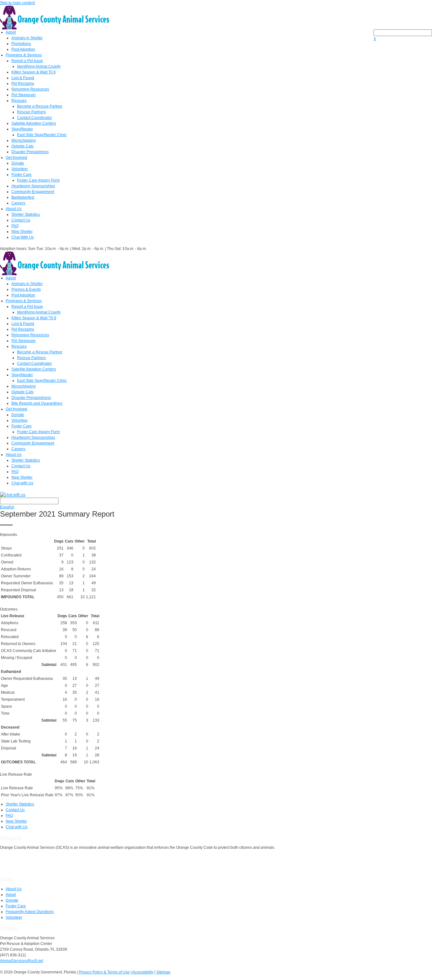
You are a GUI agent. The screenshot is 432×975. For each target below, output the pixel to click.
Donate (17, 163)
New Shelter (22, 231)
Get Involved (16, 157)
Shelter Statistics (25, 214)
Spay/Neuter (22, 129)
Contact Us (20, 220)
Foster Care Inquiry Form (38, 180)
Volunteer (19, 169)
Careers (18, 203)
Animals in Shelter (27, 38)
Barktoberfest (22, 197)
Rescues (19, 100)
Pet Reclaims (22, 83)
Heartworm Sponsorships (33, 186)
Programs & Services (24, 55)
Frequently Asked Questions (30, 912)
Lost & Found (22, 78)
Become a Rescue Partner (39, 106)
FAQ (15, 226)
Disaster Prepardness (30, 152)
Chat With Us (22, 237)
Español (7, 507)
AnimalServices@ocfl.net (21, 961)
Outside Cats (22, 146)
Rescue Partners (31, 112)
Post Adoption (23, 49)
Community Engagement (32, 191)
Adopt (11, 32)
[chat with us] (216, 495)
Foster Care (21, 174)
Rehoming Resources (30, 89)
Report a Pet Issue (27, 61)
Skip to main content (17, 3)
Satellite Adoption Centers (33, 123)
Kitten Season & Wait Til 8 (33, 72)
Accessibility (142, 972)
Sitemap (163, 972)
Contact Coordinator (34, 117)
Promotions (21, 43)
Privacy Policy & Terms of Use (104, 972)
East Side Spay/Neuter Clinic (42, 135)
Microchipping (23, 140)
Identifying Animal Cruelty (39, 66)
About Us (14, 209)
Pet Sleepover (23, 95)
